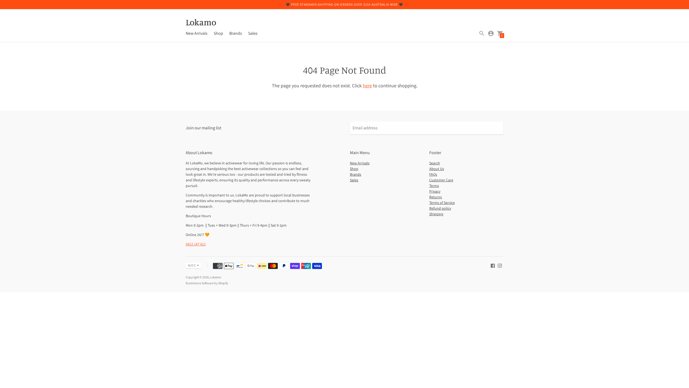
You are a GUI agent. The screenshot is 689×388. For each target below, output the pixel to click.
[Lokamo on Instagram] (500, 265)
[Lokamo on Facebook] (493, 265)
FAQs (433, 174)
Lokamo (215, 277)
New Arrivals (197, 33)
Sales (253, 33)
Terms (434, 185)
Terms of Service (442, 202)
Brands (235, 33)
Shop (218, 33)
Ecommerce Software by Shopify (207, 283)
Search (434, 163)
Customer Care (441, 180)
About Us (436, 168)
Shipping (436, 214)
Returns (435, 197)
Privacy (434, 191)
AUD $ (192, 265)
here (367, 85)
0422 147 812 (196, 244)
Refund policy (440, 208)
